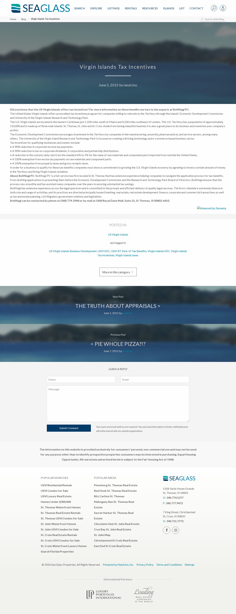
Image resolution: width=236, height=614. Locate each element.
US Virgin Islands (118, 234)
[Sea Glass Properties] (40, 5)
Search (79, 8)
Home (13, 19)
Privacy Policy (144, 564)
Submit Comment (68, 428)
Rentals (131, 8)
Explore (96, 8)
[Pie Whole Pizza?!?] (118, 343)
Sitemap (189, 564)
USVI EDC (104, 251)
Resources (150, 8)
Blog (23, 19)
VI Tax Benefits (138, 251)
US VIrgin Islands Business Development (73, 251)
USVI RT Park (119, 251)
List (182, 8)
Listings (113, 8)
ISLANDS (168, 8)
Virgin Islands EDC (159, 251)
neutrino (130, 85)
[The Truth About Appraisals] (118, 305)
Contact (196, 8)
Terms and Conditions (169, 564)
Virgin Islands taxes (126, 255)
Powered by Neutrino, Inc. (118, 564)
